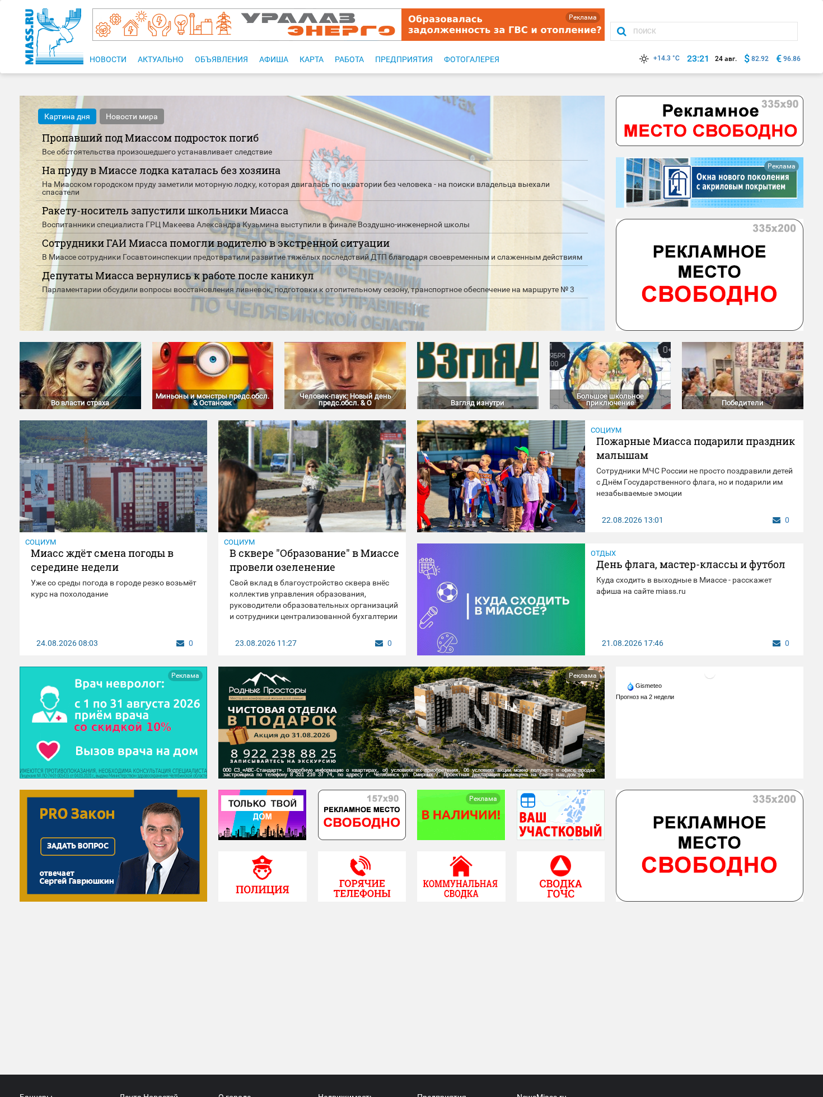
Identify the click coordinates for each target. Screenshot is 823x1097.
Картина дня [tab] (67, 116)
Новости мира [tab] (132, 116)
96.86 (792, 59)
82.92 (760, 59)
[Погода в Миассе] (710, 672)
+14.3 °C (666, 58)
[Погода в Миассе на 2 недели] (645, 696)
